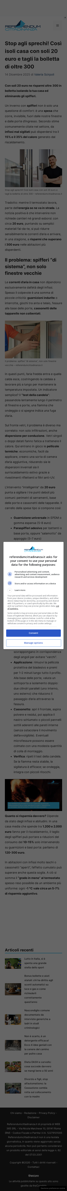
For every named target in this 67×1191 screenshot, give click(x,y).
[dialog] (33, 595)
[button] (33, 590)
